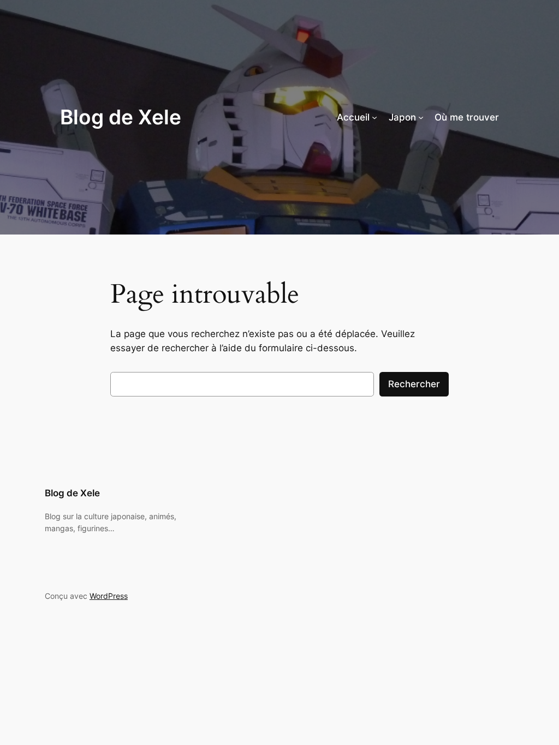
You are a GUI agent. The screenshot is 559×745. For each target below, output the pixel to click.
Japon (402, 117)
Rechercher (414, 383)
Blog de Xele (120, 117)
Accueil (353, 117)
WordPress (109, 595)
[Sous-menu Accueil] (374, 117)
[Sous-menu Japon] (421, 117)
